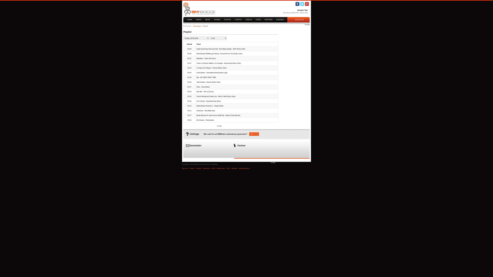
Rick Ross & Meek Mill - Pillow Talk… (296, 13)
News (207, 20)
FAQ (228, 168)
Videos (248, 20)
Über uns (185, 168)
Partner (268, 20)
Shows (217, 20)
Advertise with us (244, 168)
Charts (238, 20)
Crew (258, 20)
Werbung (234, 168)
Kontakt (280, 20)
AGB (213, 168)
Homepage (197, 26)
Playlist (299, 20)
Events (227, 20)
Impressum (206, 168)
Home (189, 20)
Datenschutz (221, 168)
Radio (198, 20)
